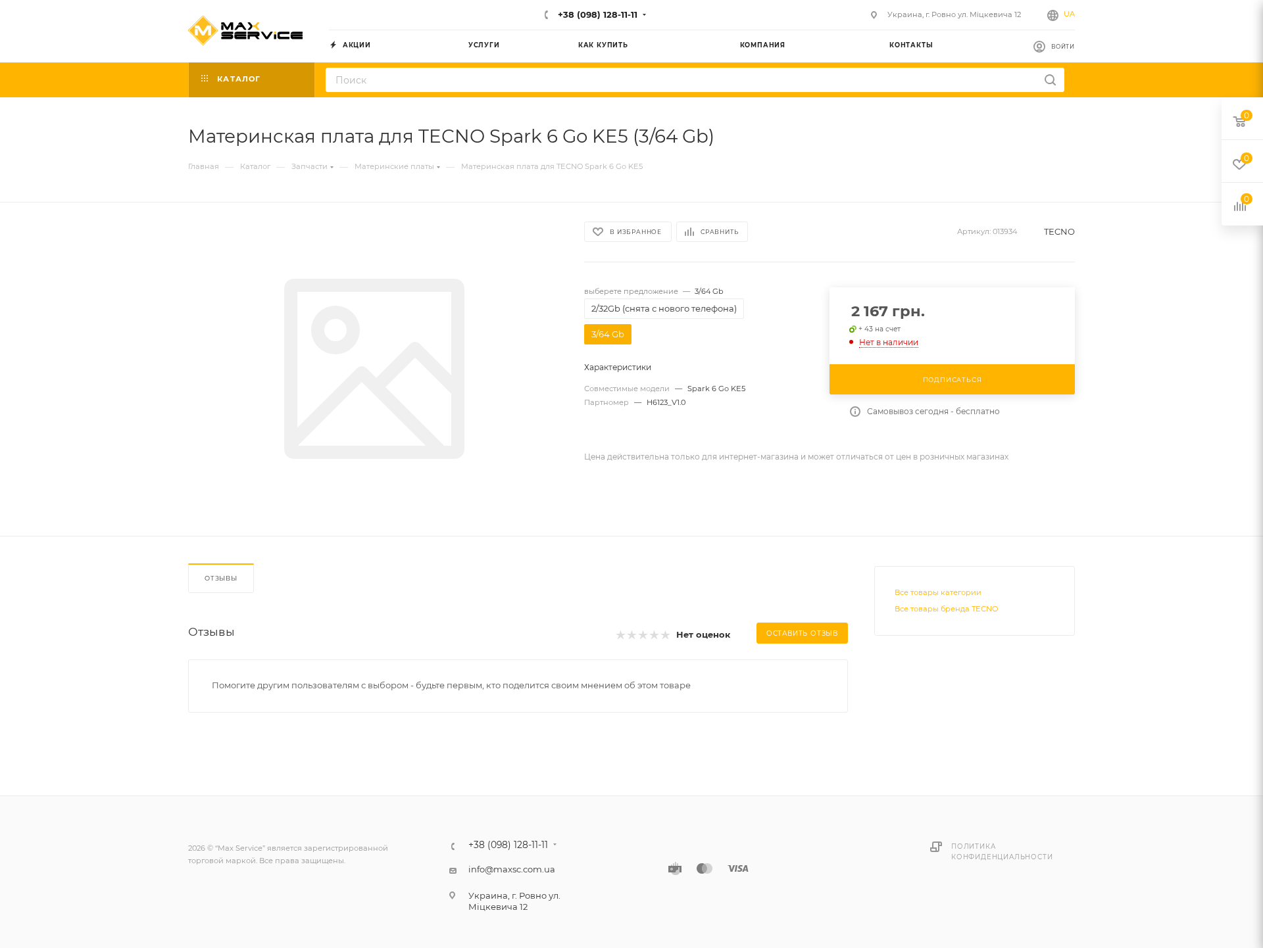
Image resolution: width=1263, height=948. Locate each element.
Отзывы (221, 578)
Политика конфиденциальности (1001, 851)
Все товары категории (938, 592)
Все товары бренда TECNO (946, 608)
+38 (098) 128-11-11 (596, 14)
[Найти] (1050, 80)
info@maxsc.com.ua (511, 869)
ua (1069, 13)
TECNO (1059, 231)
